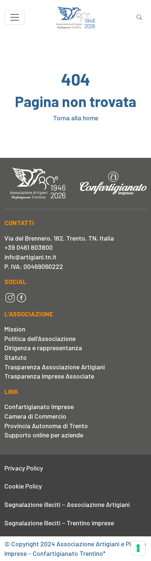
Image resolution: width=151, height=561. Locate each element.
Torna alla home (75, 118)
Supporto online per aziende (43, 435)
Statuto (15, 357)
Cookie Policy (23, 486)
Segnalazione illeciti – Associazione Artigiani (67, 504)
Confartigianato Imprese (39, 406)
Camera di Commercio (35, 416)
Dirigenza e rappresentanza (43, 348)
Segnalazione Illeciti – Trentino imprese (59, 523)
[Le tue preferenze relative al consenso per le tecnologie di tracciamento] (138, 548)
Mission (14, 329)
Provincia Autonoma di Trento (46, 426)
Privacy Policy (23, 468)
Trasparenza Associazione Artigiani (54, 367)
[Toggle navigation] (14, 17)
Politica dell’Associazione (40, 338)
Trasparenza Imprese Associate (49, 376)
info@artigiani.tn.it (30, 257)
